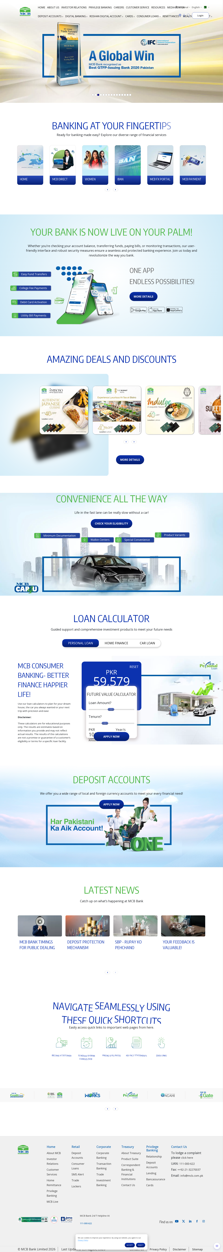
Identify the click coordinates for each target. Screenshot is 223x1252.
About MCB (54, 1153)
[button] (93, 95)
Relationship (154, 1156)
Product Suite (129, 1159)
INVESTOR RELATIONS (74, 7)
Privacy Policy (83, 1240)
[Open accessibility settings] (217, 1246)
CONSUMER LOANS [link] (148, 16)
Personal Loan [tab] (80, 643)
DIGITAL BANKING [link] (75, 16)
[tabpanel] (130, 416)
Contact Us (128, 1185)
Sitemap (197, 1249)
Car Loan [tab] (147, 643)
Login (200, 15)
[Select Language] (206, 7)
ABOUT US (53, 7)
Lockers (76, 1186)
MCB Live (52, 1201)
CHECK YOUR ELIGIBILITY (111, 523)
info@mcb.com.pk (191, 1175)
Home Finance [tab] (116, 643)
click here (187, 1158)
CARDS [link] (129, 16)
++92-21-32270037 (189, 1169)
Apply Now (111, 736)
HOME (41, 7)
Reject (140, 1245)
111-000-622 (187, 1164)
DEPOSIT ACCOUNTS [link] (50, 16)
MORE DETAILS (143, 296)
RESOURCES (158, 7)
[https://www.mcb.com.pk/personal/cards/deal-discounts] (64, 410)
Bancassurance (155, 1179)
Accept (130, 1245)
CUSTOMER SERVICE (137, 7)
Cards (149, 1185)
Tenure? (95, 716)
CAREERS (119, 7)
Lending (151, 1173)
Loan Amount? (100, 702)
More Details (130, 460)
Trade (75, 1180)
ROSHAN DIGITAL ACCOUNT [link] (106, 16)
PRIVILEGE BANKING (100, 7)
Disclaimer (179, 1249)
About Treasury (131, 1153)
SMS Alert (78, 1174)
